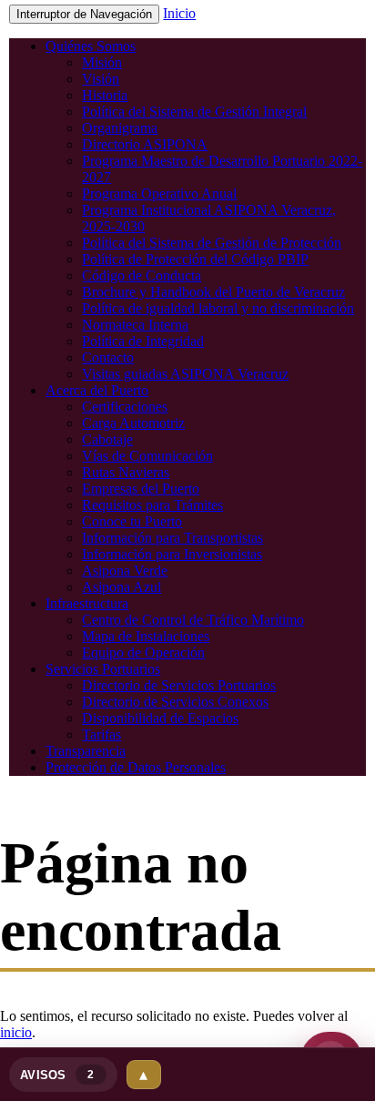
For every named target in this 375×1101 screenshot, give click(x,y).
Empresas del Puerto (140, 488)
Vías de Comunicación (147, 456)
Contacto (108, 357)
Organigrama (119, 128)
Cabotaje (107, 439)
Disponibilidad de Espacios (160, 718)
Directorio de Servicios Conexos (175, 701)
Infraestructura (87, 603)
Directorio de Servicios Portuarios (179, 685)
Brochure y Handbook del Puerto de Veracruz (213, 292)
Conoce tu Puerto (132, 521)
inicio (16, 1032)
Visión (100, 79)
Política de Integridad (143, 341)
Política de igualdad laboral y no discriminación (218, 308)
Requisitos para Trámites (152, 505)
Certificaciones (124, 406)
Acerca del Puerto (97, 390)
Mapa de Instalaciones (145, 636)
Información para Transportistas (172, 537)
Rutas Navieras (125, 472)
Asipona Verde (124, 570)
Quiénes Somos (91, 46)
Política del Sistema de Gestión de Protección (211, 242)
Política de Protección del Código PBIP (195, 259)
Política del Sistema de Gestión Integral (194, 111)
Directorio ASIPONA (145, 144)
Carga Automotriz (133, 423)
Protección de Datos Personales (136, 767)
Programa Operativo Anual (159, 193)
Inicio (179, 13)
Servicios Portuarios (103, 669)
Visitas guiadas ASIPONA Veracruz (185, 374)
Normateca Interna (135, 324)
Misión (102, 62)
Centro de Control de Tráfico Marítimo (193, 619)
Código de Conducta (141, 275)
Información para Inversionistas (172, 554)
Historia (104, 95)
